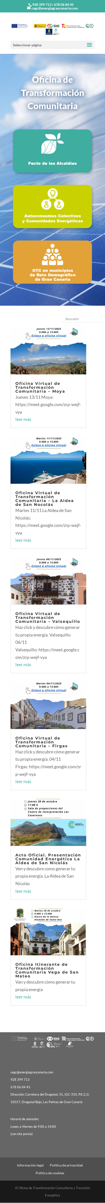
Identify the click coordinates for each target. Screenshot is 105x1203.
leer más (23, 419)
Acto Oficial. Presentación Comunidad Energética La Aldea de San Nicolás (48, 859)
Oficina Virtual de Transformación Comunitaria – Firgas (41, 742)
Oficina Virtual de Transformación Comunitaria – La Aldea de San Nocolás (44, 499)
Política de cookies (50, 1173)
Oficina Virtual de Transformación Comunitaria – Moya (40, 387)
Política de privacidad (66, 1165)
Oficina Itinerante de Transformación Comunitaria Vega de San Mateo (47, 970)
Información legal (30, 1165)
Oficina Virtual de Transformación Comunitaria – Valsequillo (47, 617)
